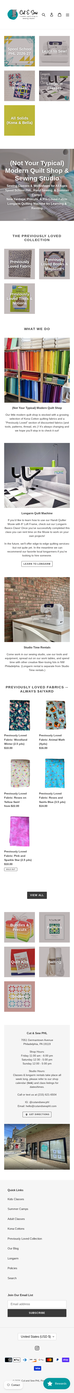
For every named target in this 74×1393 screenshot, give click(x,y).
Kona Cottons (16, 1228)
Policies (12, 1268)
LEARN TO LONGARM (37, 564)
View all (37, 895)
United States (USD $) (36, 1336)
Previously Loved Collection (25, 1238)
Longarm (13, 1258)
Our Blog (13, 1248)
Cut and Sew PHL (30, 1380)
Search (12, 1278)
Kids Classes (16, 1199)
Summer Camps (18, 1208)
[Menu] (68, 15)
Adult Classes (16, 1218)
